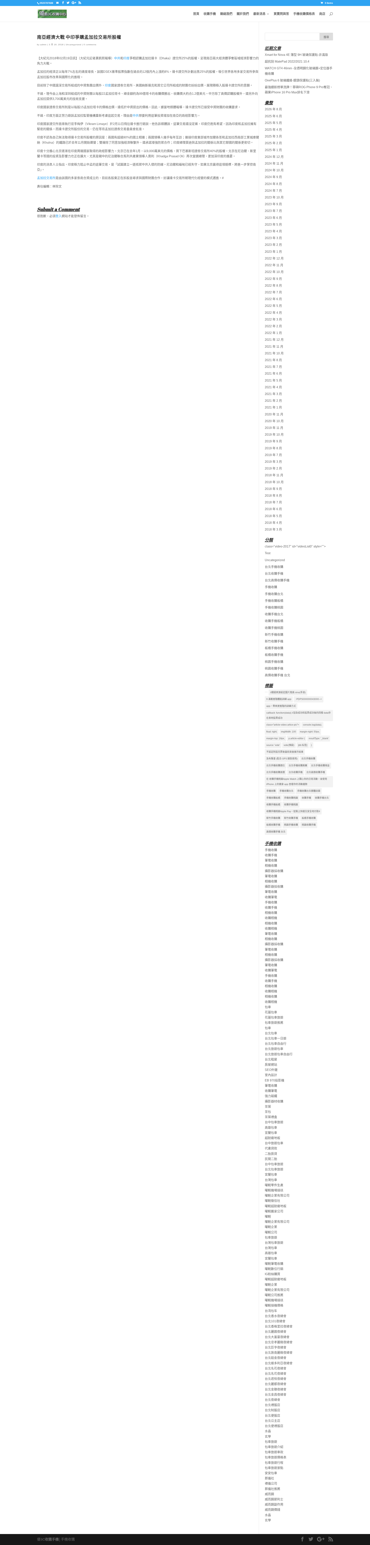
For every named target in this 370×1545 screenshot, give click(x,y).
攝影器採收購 (274, 871)
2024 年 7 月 (273, 190)
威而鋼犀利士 (274, 1499)
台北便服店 (272, 1415)
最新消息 (259, 13)
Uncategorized (73, 45)
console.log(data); (312, 724)
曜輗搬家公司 (274, 1211)
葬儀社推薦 (272, 1489)
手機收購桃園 (274, 607)
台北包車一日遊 (275, 1038)
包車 (268, 1007)
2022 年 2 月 (273, 326)
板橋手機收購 (274, 648)
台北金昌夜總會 (275, 1394)
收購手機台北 (274, 614)
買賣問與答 (281, 13)
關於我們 (243, 13)
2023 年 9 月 (273, 204)
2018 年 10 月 (274, 482)
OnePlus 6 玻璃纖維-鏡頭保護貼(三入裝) (292, 80)
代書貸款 (271, 1148)
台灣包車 (271, 1180)
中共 (117, 58)
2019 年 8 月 (273, 448)
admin (43, 45)
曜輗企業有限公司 (277, 1195)
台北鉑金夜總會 (275, 1357)
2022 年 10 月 (274, 272)
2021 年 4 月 (273, 387)
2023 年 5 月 (273, 224)
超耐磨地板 (272, 1138)
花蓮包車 (271, 1012)
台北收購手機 (274, 573)
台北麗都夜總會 (275, 1384)
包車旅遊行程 (274, 1462)
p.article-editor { (296, 738)
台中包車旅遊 (274, 1122)
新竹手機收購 (274, 634)
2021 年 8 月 (273, 360)
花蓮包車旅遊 (274, 1017)
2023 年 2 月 (273, 244)
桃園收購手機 (274, 668)
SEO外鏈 (271, 1069)
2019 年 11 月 (274, 427)
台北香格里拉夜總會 (279, 1326)
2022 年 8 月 (273, 285)
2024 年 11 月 (274, 163)
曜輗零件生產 (274, 1185)
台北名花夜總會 (275, 1368)
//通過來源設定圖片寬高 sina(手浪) (288, 692)
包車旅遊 (271, 1237)
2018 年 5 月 (273, 516)
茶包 (268, 1111)
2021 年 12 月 (274, 339)
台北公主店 (272, 1420)
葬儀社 (269, 1478)
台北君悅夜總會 (275, 1378)
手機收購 (271, 587)
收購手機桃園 (274, 627)
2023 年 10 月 (274, 197)
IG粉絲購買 (272, 1274)
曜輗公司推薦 (274, 1295)
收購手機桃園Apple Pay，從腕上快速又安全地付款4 (293, 811)
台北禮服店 (272, 1405)
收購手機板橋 (274, 621)
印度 (126, 58)
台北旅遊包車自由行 (279, 1054)
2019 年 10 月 (274, 434)
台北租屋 (271, 1059)
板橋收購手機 (274, 654)
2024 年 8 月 (273, 184)
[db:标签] (302, 745)
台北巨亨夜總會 (275, 1347)
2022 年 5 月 (273, 305)
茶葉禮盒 (271, 1117)
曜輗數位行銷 (274, 1268)
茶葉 (268, 1106)
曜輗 (268, 1216)
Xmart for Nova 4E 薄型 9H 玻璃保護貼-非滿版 (296, 54)
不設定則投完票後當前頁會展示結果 (284, 752)
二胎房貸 (271, 1153)
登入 (59, 216)
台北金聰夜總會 (275, 1389)
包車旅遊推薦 (274, 1022)
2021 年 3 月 (273, 394)
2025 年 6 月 (273, 116)
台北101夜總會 (275, 1321)
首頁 (196, 13)
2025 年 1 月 (273, 150)
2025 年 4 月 (273, 129)
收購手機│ (53, 1539)
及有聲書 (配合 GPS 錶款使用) (282, 758)
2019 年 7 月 (273, 455)
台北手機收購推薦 (298, 765)
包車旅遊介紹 (274, 1447)
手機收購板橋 (274, 600)
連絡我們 (226, 13)
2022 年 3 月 (273, 319)
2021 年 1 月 (273, 407)
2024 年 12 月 (274, 156)
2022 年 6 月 (273, 299)
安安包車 (271, 1473)
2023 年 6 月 (273, 217)
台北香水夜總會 (275, 1316)
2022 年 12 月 (274, 258)
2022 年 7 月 (273, 292)
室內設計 (271, 1075)
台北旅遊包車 (274, 1048)
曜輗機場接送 (274, 1190)
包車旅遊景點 (274, 1468)
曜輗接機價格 (274, 1305)
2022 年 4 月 (273, 312)
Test (267, 553)
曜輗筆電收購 (274, 1263)
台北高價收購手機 (277, 580)
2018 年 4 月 (273, 522)
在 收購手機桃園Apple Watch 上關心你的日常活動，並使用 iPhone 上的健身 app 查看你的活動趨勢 (296, 782)
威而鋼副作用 (274, 1504)
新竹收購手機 (274, 641)
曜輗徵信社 (272, 1200)
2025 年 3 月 (273, 136)
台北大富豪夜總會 (277, 1337)
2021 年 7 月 (273, 366)
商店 (322, 13)
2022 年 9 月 (273, 278)
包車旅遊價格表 (275, 1457)
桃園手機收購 (274, 661)
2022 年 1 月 (273, 333)
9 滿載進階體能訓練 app (278, 699)
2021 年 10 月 (274, 353)
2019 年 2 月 (273, 468)
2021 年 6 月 (273, 373)
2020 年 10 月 (274, 421)
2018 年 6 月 (273, 509)
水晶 (268, 1431)
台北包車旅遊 (274, 1169)
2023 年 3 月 (273, 238)
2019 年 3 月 (273, 461)
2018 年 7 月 (273, 502)
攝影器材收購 (274, 1101)
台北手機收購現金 (320, 765)
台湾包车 (271, 1310)
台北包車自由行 (275, 1043)
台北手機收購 (274, 566)
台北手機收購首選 (275, 772)
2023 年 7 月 (273, 211)
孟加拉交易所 (46, 178)
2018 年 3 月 (273, 529)
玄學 (268, 1436)
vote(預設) (289, 745)
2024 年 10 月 (274, 170)
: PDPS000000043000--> (308, 699)
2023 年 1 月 (273, 251)
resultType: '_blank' (319, 738)
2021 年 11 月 (274, 346)
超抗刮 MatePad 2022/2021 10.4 (287, 61)
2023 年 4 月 (273, 231)
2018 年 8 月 (273, 495)
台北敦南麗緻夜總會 (279, 1352)
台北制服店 (272, 1410)
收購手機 (210, 13)
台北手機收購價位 (275, 765)
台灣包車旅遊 (274, 1242)
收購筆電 (271, 897)
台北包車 (271, 1033)
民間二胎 (271, 1159)
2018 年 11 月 (274, 475)
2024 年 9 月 (273, 177)
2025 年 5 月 (273, 123)
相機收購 (271, 865)
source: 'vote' (273, 745)
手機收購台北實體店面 (308, 791)
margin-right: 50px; (310, 731)
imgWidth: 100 (288, 731)
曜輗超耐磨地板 (275, 1206)
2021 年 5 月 (273, 380)
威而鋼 (269, 1494)
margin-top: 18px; (275, 738)
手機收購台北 (274, 594)
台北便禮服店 (274, 1426)
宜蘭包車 (271, 1132)
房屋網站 (271, 1064)
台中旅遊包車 (274, 1143)
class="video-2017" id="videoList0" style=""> (295, 546)
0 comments (90, 45)
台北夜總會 (272, 1399)
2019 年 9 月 (273, 441)
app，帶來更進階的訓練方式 (281, 706)
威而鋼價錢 (272, 1509)
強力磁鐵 (271, 1096)
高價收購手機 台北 (277, 675)
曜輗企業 (271, 1227)
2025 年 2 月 (273, 143)
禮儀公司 (271, 1483)
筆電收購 (271, 860)
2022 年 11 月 (274, 265)
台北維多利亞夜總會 (279, 1363)
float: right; (271, 731)
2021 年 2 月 (273, 400)
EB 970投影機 (274, 1080)
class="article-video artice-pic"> (282, 724)
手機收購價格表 (304, 13)
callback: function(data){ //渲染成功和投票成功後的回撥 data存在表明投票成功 (298, 715)
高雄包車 (271, 1127)
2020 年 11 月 (274, 414)
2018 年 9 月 (273, 488)
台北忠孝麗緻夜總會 (279, 1342)
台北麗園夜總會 (275, 1331)
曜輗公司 (271, 1232)
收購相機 (271, 918)
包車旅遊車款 (274, 1452)
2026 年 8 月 (273, 109)
